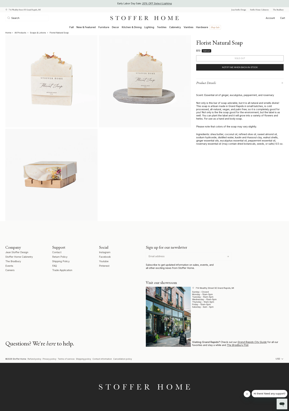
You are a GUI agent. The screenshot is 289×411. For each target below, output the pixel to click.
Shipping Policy (61, 261)
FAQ (54, 265)
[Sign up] (227, 256)
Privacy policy (49, 359)
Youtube (104, 261)
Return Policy (59, 256)
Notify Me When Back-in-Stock (240, 67)
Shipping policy (83, 359)
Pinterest (104, 265)
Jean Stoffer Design (238, 10)
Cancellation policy (122, 359)
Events (9, 265)
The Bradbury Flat (237, 345)
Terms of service (66, 359)
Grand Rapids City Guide (252, 342)
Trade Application (62, 270)
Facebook (105, 256)
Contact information (102, 359)
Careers (10, 270)
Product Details (206, 83)
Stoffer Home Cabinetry (259, 10)
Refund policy (34, 359)
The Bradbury (278, 10)
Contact (56, 252)
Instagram (104, 252)
